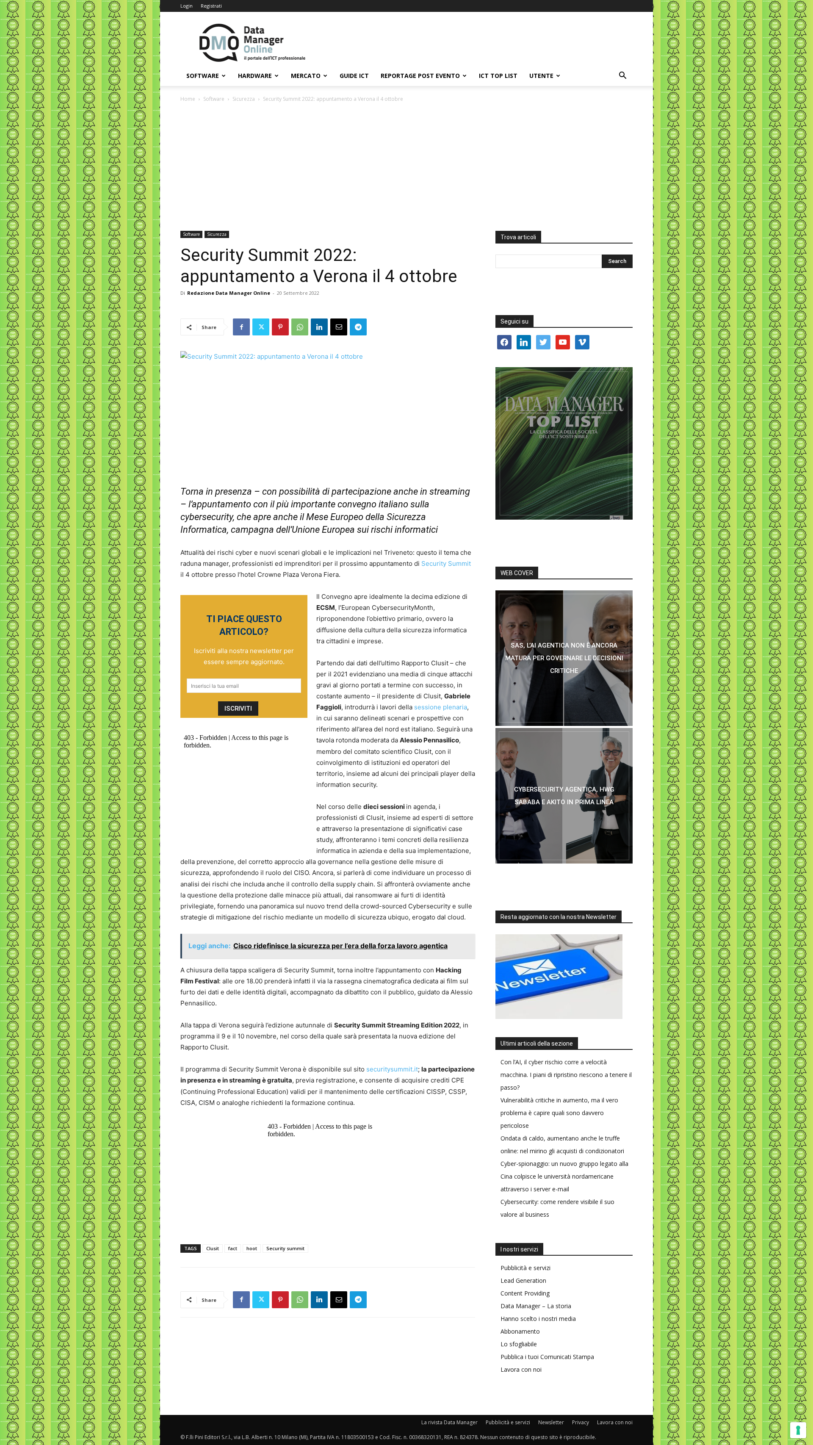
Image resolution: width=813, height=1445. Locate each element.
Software (202, 76)
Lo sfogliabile (519, 1344)
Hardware (255, 76)
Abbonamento (520, 1331)
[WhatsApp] (299, 326)
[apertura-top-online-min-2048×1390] (564, 443)
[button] (622, 76)
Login (186, 6)
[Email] (338, 326)
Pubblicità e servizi (525, 1268)
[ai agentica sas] (564, 658)
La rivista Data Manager (449, 1422)
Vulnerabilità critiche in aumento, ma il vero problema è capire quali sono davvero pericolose (559, 1112)
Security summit (285, 1248)
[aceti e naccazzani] (564, 796)
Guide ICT (354, 76)
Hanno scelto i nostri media (538, 1319)
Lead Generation (523, 1280)
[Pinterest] (280, 326)
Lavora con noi (521, 1369)
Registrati (211, 6)
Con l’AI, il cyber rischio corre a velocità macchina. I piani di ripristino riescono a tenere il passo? (566, 1074)
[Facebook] (241, 326)
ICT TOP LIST (498, 76)
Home (187, 98)
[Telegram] (358, 326)
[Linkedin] (319, 326)
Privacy (580, 1422)
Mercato (306, 76)
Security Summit (446, 563)
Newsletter (551, 1422)
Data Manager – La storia (536, 1306)
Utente (541, 76)
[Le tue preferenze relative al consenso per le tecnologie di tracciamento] (798, 1430)
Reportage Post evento (420, 76)
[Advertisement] (406, 167)
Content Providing (525, 1293)
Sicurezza (243, 98)
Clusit (212, 1248)
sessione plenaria (440, 707)
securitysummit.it (391, 1069)
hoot (251, 1248)
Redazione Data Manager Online (228, 293)
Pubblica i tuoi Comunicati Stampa (547, 1357)
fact (232, 1248)
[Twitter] (260, 326)
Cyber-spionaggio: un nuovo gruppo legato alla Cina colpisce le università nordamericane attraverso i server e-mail (564, 1176)
